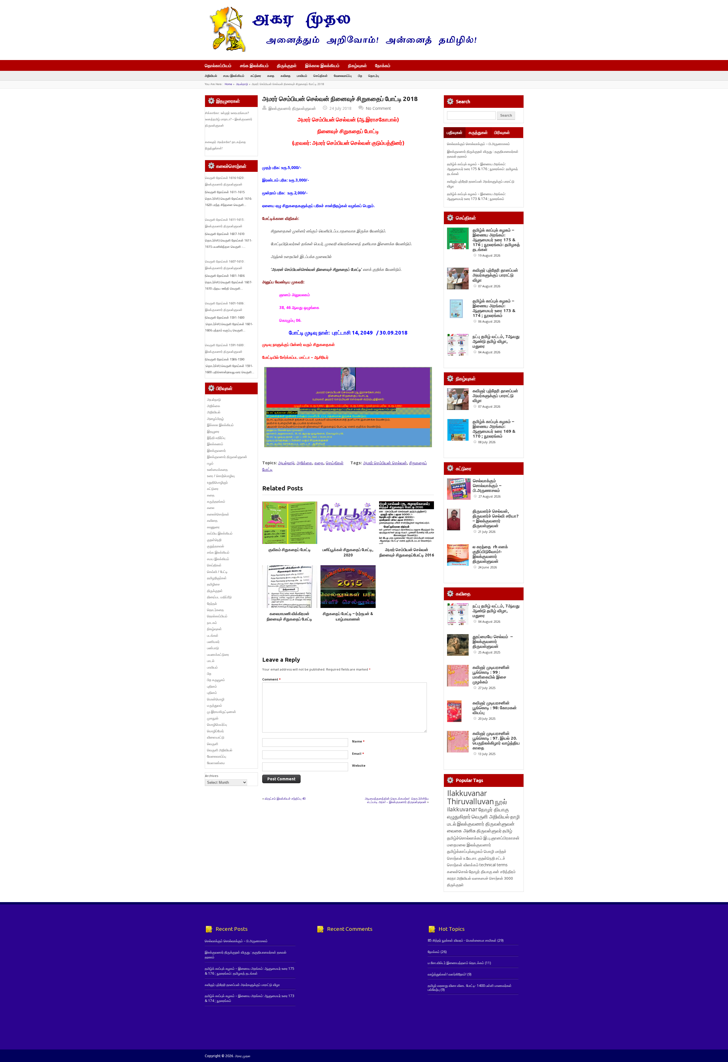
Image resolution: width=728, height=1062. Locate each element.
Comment (271, 679)
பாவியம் (302, 75)
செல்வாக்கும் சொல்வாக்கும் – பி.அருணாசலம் (478, 143)
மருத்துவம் (214, 705)
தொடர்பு (373, 75)
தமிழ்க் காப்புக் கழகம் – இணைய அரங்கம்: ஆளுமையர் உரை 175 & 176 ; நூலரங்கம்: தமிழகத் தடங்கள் (482, 169)
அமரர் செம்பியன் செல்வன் (385, 462)
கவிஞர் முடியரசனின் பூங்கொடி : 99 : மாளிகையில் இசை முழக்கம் (491, 674)
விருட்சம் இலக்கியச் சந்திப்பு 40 (285, 798)
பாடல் (210, 660)
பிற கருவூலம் (216, 679)
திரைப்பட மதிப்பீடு (219, 597)
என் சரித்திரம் (504, 871)
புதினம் (212, 686)
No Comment (378, 108)
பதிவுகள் (454, 132)
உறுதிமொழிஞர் (217, 482)
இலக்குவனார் (216, 450)
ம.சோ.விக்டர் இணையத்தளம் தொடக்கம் (456, 962)
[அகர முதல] (340, 50)
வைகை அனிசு (461, 830)
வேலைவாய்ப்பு (343, 75)
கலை (210, 507)
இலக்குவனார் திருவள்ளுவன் (292, 108)
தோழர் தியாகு (480, 871)
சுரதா (451, 878)
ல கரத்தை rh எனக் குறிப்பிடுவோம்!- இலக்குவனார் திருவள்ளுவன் (490, 554)
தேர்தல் (212, 603)
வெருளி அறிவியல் (219, 750)
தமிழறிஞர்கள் (217, 578)
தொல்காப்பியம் (218, 65)
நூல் (501, 801)
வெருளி (212, 743)
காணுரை (213, 527)
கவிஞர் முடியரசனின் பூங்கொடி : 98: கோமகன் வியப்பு (495, 707)
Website (358, 765)
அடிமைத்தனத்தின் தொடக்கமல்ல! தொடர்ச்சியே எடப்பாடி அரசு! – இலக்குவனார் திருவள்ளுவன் (397, 800)
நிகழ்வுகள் (357, 65)
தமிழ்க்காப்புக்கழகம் (465, 851)
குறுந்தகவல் (215, 546)
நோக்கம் (382, 66)
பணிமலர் (213, 641)
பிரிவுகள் (502, 132)
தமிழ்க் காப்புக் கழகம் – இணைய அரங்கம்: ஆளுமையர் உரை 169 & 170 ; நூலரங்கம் (494, 428)
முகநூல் (212, 718)
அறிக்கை (304, 462)
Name (358, 741)
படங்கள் (212, 635)
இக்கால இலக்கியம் (322, 65)
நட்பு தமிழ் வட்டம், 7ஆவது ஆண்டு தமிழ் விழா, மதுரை (496, 341)
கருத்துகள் (478, 132)
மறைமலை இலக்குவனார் (469, 844)
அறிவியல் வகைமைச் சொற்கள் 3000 (485, 878)
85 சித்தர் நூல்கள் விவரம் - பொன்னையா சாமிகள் (462, 940)
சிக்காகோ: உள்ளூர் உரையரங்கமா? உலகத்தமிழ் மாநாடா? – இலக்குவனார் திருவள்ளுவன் (228, 119)
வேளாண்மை (216, 762)
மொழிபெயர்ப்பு (217, 724)
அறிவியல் (211, 75)
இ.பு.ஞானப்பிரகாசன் (501, 838)
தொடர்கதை (215, 609)
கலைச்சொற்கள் (218, 514)
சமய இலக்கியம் (233, 75)
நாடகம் (212, 622)
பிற (360, 75)
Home (228, 84)
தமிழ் (507, 831)
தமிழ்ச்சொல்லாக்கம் (465, 838)
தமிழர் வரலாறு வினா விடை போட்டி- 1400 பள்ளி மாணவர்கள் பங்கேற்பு (470, 987)
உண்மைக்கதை (217, 469)
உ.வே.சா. (470, 858)
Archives (211, 776)
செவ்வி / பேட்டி (217, 571)
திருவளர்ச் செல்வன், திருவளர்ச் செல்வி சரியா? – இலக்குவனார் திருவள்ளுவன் (496, 518)
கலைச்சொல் (457, 871)
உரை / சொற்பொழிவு (221, 475)
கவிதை (286, 75)
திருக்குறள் (287, 65)
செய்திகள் (320, 75)
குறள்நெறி (214, 539)
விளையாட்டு (215, 737)
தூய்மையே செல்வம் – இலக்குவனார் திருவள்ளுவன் (493, 641)
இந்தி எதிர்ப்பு (216, 437)
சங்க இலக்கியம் (254, 65)
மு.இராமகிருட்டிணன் (221, 711)
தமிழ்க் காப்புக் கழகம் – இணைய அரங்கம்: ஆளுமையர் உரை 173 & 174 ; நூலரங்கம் (476, 196)
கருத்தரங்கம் (216, 501)
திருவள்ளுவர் (489, 830)
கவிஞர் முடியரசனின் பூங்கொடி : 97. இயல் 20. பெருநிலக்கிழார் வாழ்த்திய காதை (496, 740)
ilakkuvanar (462, 809)
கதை (270, 75)
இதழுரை (213, 431)
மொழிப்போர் (215, 731)
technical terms (493, 864)
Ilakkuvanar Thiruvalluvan (470, 797)
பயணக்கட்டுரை (218, 654)
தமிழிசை (213, 584)
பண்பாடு (213, 648)
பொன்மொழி (215, 699)
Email (358, 753)
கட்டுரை (256, 75)
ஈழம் (210, 463)
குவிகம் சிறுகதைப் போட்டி (289, 549)
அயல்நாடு (242, 84)
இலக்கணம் (215, 444)
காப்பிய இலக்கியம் (220, 533)
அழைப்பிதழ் (215, 418)
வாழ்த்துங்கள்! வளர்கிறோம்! (447, 974)
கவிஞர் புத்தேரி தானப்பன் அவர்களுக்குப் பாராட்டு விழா (495, 275)
